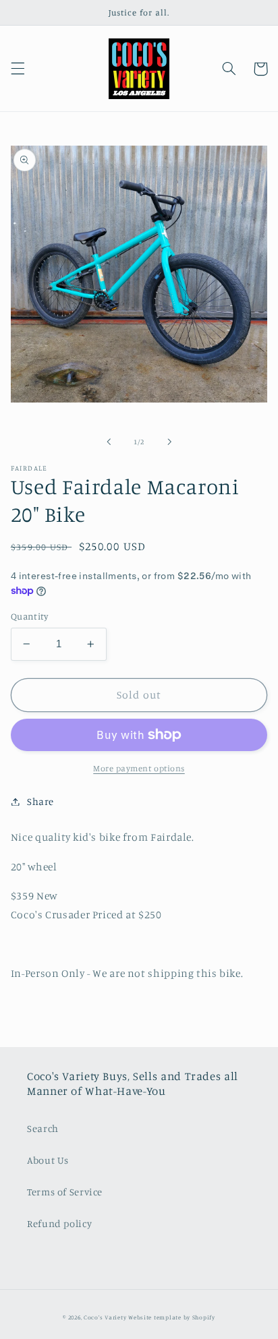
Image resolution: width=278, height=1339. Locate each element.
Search (43, 1128)
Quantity (29, 616)
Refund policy (59, 1223)
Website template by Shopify (171, 1317)
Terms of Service (65, 1191)
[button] (17, 68)
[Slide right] (169, 442)
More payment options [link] (139, 768)
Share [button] (40, 801)
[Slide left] (108, 442)
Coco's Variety (105, 1317)
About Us (48, 1160)
